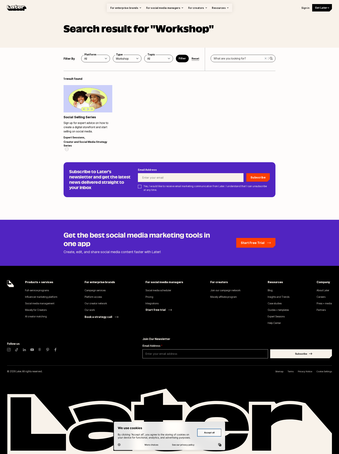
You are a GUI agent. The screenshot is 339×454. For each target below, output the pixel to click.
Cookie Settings (324, 371)
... (67, 148)
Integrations (152, 303)
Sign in (305, 7)
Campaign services (95, 290)
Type (119, 54)
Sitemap (279, 371)
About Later (323, 290)
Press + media (324, 303)
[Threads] (40, 349)
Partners (321, 309)
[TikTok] (16, 349)
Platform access (93, 296)
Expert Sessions (74, 137)
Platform (90, 54)
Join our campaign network (225, 290)
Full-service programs (37, 290)
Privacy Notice (305, 371)
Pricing (149, 296)
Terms (291, 371)
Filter (182, 58)
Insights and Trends (278, 296)
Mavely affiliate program (223, 296)
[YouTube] (32, 349)
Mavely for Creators (36, 309)
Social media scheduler (158, 290)
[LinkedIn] (24, 349)
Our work (90, 309)
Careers (321, 296)
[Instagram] (9, 349)
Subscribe (258, 177)
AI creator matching (36, 316)
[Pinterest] (47, 349)
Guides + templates (278, 309)
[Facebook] (55, 349)
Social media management (39, 303)
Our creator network (96, 303)
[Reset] (265, 58)
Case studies (275, 303)
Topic (151, 54)
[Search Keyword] (271, 58)
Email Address (152, 345)
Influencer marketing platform (41, 296)
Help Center (274, 322)
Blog (270, 290)
